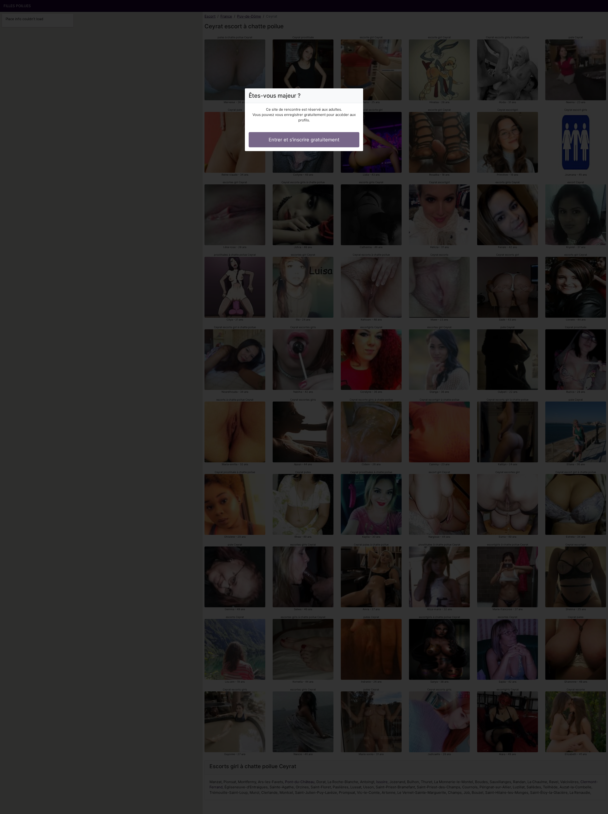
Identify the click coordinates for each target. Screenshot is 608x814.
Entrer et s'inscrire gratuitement (304, 140)
